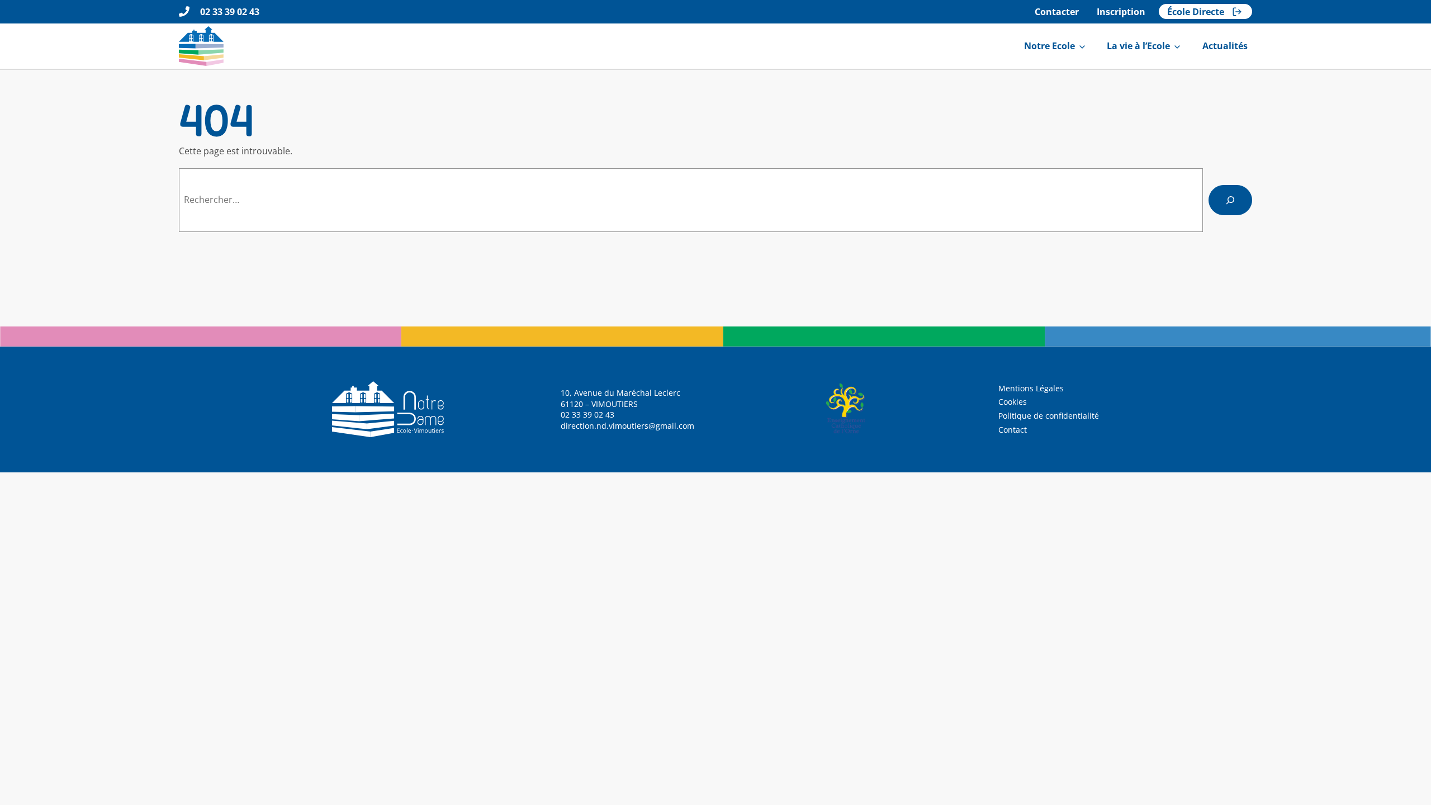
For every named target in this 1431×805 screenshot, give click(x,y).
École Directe (1195, 12)
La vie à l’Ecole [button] (1138, 46)
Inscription (1121, 12)
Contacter (1057, 12)
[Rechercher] (1230, 200)
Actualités (1225, 46)
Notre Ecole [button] (1049, 46)
